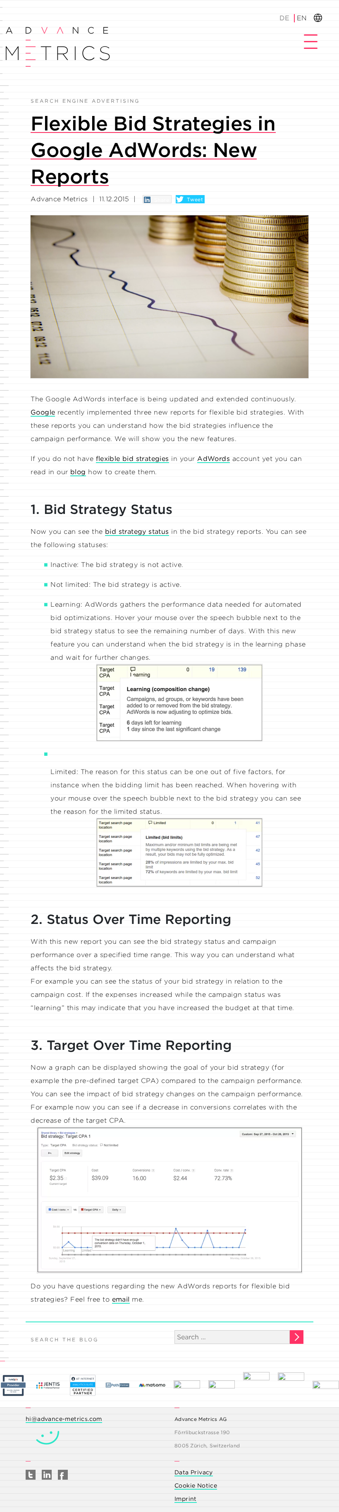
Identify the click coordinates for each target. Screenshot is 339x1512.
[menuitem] (285, 18)
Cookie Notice (195, 1485)
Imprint (185, 1498)
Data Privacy (193, 1472)
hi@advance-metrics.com (64, 1419)
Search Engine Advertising (85, 101)
